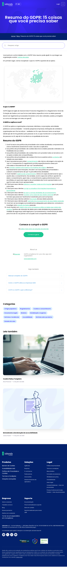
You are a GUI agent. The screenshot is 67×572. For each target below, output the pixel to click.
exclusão (34, 199)
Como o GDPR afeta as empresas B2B (22, 283)
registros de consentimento (26, 174)
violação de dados (23, 205)
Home (13, 36)
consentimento (32, 161)
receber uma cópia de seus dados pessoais (38, 195)
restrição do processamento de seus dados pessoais (46, 201)
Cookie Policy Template (12, 379)
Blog (18, 36)
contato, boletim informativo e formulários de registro (27, 168)
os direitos (55, 157)
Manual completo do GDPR (17, 276)
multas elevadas (23, 57)
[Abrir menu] (63, 4)
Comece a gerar (33, 235)
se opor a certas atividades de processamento (40, 193)
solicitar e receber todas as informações (38, 184)
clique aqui (19, 557)
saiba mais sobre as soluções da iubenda (35, 229)
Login (58, 4)
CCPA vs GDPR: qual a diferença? (20, 290)
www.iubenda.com (30, 259)
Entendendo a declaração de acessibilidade (20, 433)
